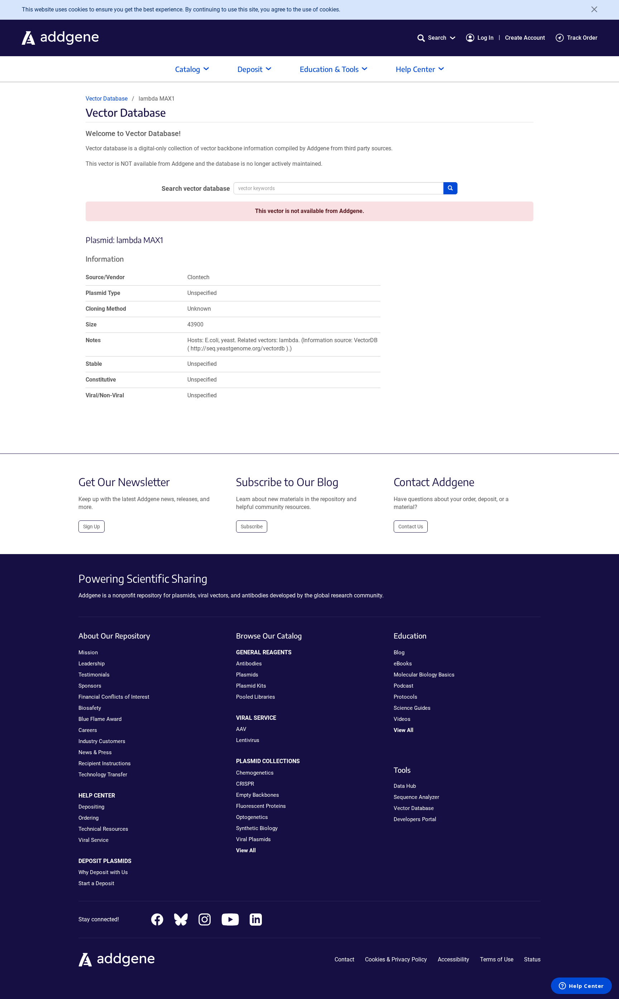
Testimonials (94, 674)
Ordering (88, 818)
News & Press (95, 752)
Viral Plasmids (253, 839)
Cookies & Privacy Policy (396, 959)
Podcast (403, 686)
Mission (88, 652)
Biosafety (89, 708)
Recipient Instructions (104, 763)
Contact (344, 959)
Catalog (187, 68)
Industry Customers (101, 741)
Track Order (582, 37)
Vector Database (107, 98)
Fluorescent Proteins (261, 806)
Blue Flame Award (99, 719)
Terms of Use (496, 959)
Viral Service (93, 840)
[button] (436, 38)
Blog (399, 652)
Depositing (91, 807)
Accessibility (453, 959)
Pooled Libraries (255, 697)
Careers (87, 730)
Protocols (405, 697)
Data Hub (405, 786)
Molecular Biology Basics (424, 674)
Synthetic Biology (257, 828)
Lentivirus (247, 740)
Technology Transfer (102, 774)
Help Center (415, 68)
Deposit (250, 68)
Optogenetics (252, 817)
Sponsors (89, 686)
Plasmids (247, 674)
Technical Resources (103, 829)
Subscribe (252, 526)
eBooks (403, 663)
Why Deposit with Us (103, 872)
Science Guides (412, 708)
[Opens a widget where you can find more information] (581, 986)
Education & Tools (329, 68)
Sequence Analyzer (416, 797)
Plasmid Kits (251, 686)
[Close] (591, 9)
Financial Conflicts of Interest (113, 697)
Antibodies (249, 663)
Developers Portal (415, 819)
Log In (486, 37)
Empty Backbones (257, 795)
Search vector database (196, 188)
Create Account (525, 37)
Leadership (91, 663)
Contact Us (410, 526)
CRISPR (245, 784)
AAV (241, 729)
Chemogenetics (255, 773)
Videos (402, 719)
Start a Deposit (96, 883)
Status (532, 959)
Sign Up (91, 526)
